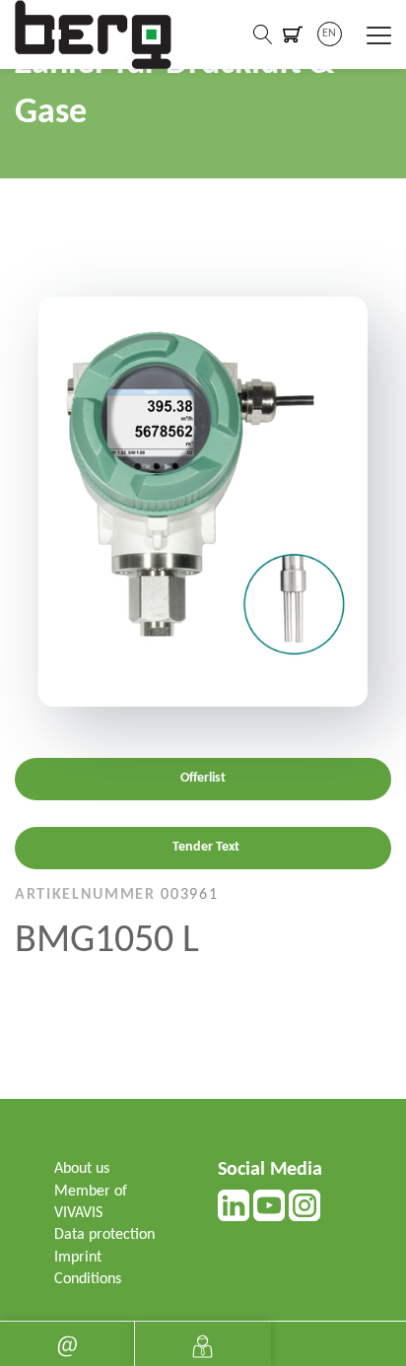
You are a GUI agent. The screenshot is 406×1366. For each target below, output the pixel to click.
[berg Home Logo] (93, 34)
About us (81, 1169)
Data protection (104, 1235)
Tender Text (205, 847)
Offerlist (203, 778)
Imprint (78, 1257)
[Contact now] (67, 1344)
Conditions (87, 1279)
